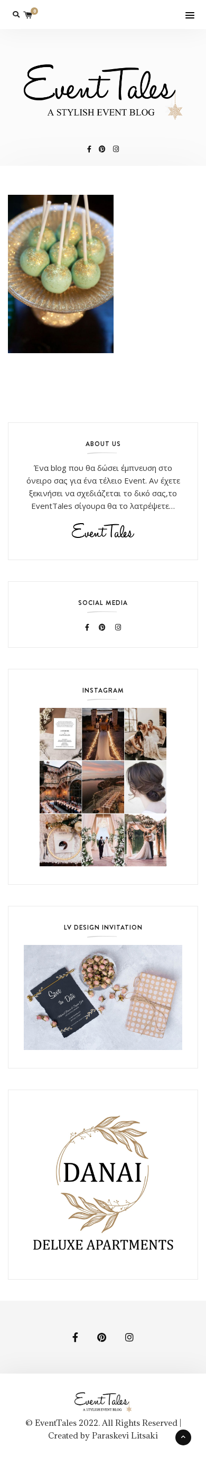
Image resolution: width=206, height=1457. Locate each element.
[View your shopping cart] (28, 14)
